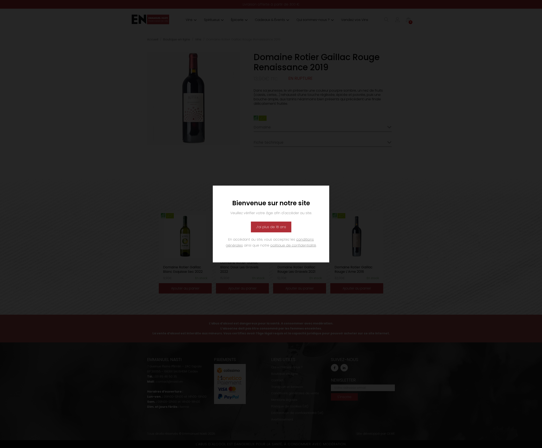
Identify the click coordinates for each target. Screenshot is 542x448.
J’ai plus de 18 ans (271, 227)
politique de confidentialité (293, 245)
